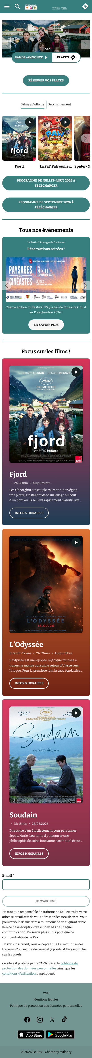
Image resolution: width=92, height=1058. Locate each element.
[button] (6, 138)
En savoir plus (46, 325)
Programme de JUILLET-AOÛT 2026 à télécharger (46, 183)
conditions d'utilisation (19, 973)
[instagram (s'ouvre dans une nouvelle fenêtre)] (39, 1019)
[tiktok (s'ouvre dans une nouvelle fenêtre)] (64, 1019)
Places (63, 57)
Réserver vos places (46, 80)
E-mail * (8, 876)
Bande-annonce (29, 57)
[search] (17, 6)
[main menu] (7, 6)
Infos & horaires (29, 513)
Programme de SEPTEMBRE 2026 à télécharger (46, 204)
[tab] (32, 105)
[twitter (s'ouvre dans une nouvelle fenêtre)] (52, 1019)
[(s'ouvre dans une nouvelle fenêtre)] (30, 1034)
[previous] (6, 44)
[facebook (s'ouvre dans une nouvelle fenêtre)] (27, 1019)
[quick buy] (85, 6)
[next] (85, 44)
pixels (17, 954)
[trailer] (29, 122)
